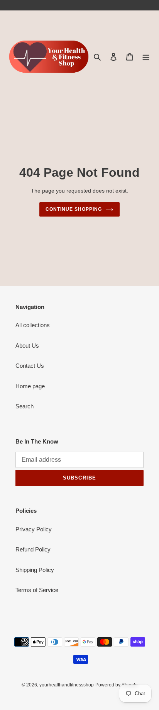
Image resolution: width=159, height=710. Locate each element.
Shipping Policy (34, 570)
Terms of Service (36, 590)
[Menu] (146, 56)
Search (24, 406)
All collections (32, 325)
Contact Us (29, 365)
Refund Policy (33, 549)
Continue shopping (74, 209)
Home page (30, 386)
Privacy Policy (33, 529)
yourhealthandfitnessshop (66, 685)
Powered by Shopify (116, 685)
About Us (27, 345)
